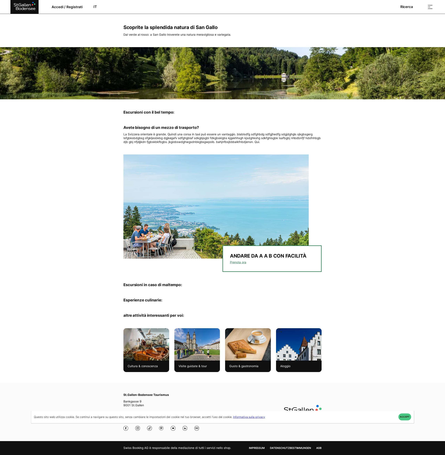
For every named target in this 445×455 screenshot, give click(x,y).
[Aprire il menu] (430, 7)
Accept (405, 417)
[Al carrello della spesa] (421, 7)
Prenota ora (238, 262)
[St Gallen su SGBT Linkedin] (185, 428)
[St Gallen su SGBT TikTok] (149, 428)
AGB (319, 448)
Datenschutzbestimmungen (290, 448)
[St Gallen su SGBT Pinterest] (161, 428)
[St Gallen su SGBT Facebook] (125, 428)
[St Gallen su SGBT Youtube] (173, 428)
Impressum (257, 448)
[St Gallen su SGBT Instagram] (137, 428)
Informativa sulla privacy (249, 417)
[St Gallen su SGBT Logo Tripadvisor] (196, 428)
